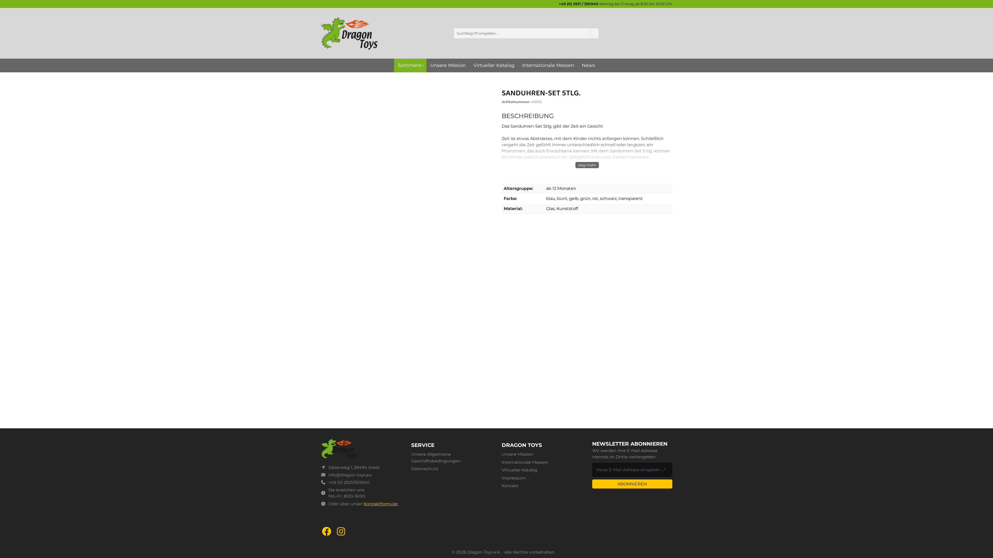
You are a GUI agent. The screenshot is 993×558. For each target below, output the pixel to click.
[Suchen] (590, 33)
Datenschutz (424, 468)
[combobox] (518, 33)
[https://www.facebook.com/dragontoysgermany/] (327, 531)
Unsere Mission (517, 454)
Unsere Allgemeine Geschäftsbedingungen (436, 457)
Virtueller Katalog (519, 470)
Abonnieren (632, 484)
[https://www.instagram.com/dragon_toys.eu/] (341, 531)
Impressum (514, 478)
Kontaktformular (381, 503)
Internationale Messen (525, 462)
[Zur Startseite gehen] (349, 33)
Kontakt (510, 485)
